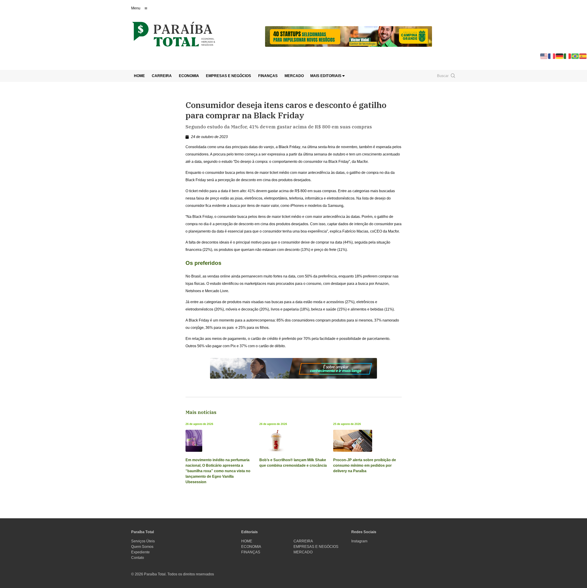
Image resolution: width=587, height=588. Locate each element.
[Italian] (567, 56)
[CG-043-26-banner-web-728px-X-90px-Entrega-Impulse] (348, 36)
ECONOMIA (189, 76)
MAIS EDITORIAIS (326, 76)
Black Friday (289, 147)
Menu (135, 8)
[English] (544, 56)
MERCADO (294, 76)
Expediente (140, 552)
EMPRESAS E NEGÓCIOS (228, 76)
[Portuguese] (575, 56)
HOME (139, 76)
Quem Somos (142, 547)
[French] (552, 56)
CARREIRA (162, 76)
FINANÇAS (268, 76)
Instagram (359, 541)
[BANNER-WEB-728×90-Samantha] (293, 368)
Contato (137, 558)
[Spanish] (583, 56)
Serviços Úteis (143, 541)
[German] (560, 56)
